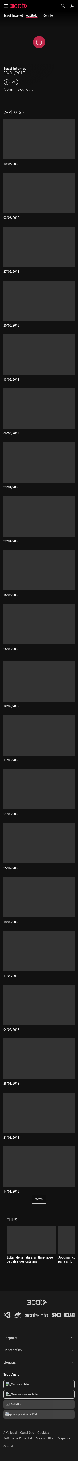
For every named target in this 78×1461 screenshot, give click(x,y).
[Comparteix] (15, 82)
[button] (39, 1337)
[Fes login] (72, 5)
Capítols (12, 112)
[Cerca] (65, 5)
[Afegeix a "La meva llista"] (6, 82)
